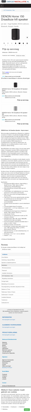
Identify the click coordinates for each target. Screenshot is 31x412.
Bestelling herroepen (7, 367)
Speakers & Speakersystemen (9, 262)
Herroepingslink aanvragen (8, 319)
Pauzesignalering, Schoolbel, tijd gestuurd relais (13, 286)
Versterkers (4, 265)
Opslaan (27, 409)
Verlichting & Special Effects (8, 260)
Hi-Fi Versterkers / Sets (7, 276)
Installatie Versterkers (7, 273)
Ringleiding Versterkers (7, 278)
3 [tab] (10, 45)
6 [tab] (16, 45)
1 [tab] (5, 45)
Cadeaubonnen (5, 302)
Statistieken (22, 407)
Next (29, 43)
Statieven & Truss (6, 289)
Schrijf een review (20, 55)
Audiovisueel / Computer (7, 294)
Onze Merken (5, 257)
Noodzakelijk (6, 407)
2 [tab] (7, 45)
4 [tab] (12, 45)
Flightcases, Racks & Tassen (8, 292)
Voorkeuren (14, 407)
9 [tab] (23, 45)
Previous (2, 43)
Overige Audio (5, 281)
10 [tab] (25, 45)
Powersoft (4, 270)
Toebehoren (4, 300)
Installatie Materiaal (6, 297)
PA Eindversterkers (6, 268)
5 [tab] (14, 45)
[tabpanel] (15, 43)
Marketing (5, 409)
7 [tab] (19, 45)
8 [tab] (21, 45)
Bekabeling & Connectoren (8, 284)
